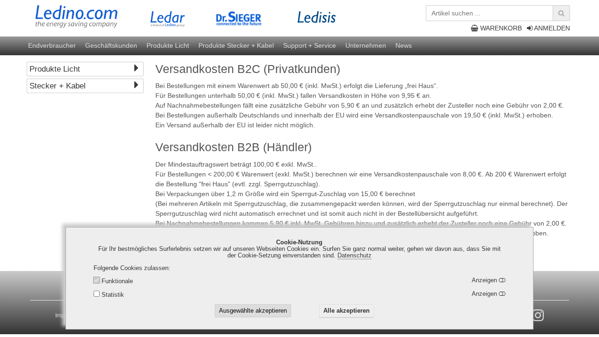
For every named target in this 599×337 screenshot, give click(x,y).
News (403, 45)
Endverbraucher (52, 45)
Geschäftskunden (111, 45)
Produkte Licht (167, 45)
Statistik (113, 295)
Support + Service (309, 45)
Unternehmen (365, 45)
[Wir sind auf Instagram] (538, 315)
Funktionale (117, 281)
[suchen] (561, 13)
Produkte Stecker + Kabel (236, 45)
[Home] (95, 17)
